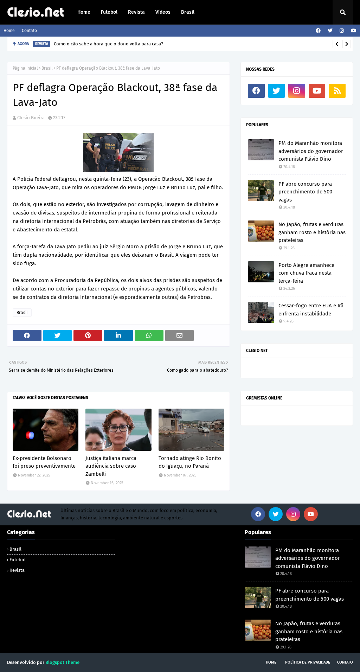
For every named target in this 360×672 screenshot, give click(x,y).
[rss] (337, 91)
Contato (29, 30)
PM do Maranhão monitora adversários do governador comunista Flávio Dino (310, 151)
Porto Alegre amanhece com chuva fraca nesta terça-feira (306, 273)
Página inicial (25, 68)
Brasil (47, 68)
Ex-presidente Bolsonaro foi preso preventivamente (44, 462)
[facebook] (318, 31)
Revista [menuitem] (136, 12)
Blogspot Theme (62, 662)
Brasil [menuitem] (187, 12)
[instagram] (342, 31)
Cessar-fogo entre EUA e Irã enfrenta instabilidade (310, 309)
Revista (17, 570)
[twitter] (330, 31)
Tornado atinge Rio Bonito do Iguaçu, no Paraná (190, 462)
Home (9, 30)
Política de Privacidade (307, 662)
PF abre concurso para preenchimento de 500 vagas (305, 192)
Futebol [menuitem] (109, 12)
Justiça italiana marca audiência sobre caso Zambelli (110, 466)
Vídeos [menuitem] (163, 12)
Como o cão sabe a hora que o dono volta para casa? (108, 43)
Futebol (17, 559)
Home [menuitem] (83, 12)
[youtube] (352, 31)
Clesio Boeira (31, 117)
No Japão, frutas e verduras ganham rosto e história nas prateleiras (312, 232)
